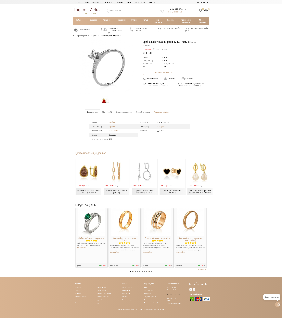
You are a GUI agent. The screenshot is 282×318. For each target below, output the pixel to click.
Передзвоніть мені (175, 12)
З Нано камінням (202, 21)
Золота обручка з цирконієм (157, 238)
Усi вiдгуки (200, 269)
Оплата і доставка (127, 287)
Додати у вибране (161, 49)
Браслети (121, 20)
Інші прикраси (157, 21)
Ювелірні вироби (80, 35)
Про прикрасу (92, 112)
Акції (129, 2)
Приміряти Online (161, 112)
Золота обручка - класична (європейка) (190, 239)
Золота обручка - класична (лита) (124, 239)
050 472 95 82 (171, 287)
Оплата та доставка (93, 2)
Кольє (145, 20)
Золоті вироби (101, 291)
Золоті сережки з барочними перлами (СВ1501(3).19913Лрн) (200, 191)
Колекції (170, 20)
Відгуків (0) (107, 112)
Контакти (108, 2)
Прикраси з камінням (186, 21)
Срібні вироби (101, 287)
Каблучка (161, 126)
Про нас (77, 2)
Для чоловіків (101, 303)
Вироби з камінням (103, 297)
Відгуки (152, 2)
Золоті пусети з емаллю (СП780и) (172, 191)
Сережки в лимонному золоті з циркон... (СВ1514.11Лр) (88, 191)
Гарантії (124, 297)
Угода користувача (150, 300)
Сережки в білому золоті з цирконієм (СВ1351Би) (144, 191)
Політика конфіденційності (152, 303)
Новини (120, 2)
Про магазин (126, 294)
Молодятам (140, 2)
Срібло (112, 122)
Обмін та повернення (128, 300)
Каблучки (80, 20)
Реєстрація (147, 294)
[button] (277, 304)
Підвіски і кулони (80, 297)
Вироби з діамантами (104, 294)
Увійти (205, 2)
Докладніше (81, 247)
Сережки (93, 20)
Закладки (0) (148, 291)
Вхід (145, 287)
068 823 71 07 (171, 290)
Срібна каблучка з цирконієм (91, 238)
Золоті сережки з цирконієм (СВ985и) (116, 191)
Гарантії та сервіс (143, 112)
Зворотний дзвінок (150, 297)
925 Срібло (113, 130)
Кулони (134, 20)
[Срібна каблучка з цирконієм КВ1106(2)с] (106, 65)
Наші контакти (126, 291)
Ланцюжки (107, 20)
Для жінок (100, 300)
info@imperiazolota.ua (174, 303)
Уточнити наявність (164, 72)
